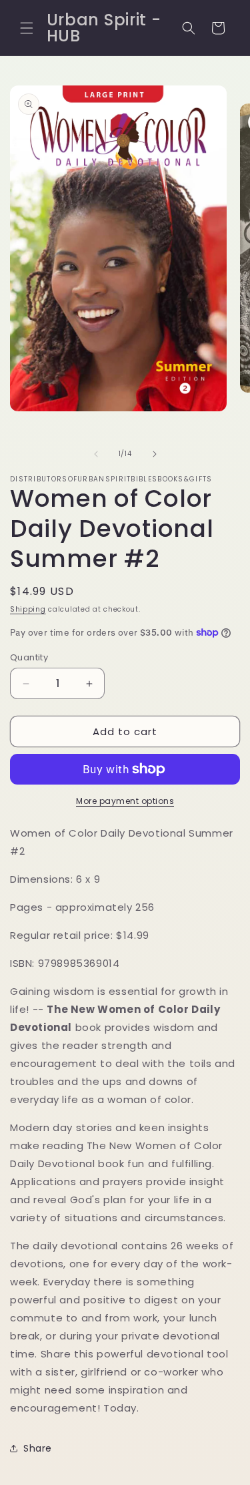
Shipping (28, 609)
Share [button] (37, 1448)
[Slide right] (154, 454)
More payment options (125, 801)
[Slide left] (96, 454)
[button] (26, 28)
